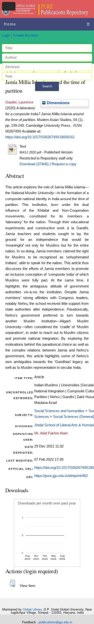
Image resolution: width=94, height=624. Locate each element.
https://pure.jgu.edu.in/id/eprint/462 (61, 476)
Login (6, 35)
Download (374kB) (34, 164)
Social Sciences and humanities (59, 411)
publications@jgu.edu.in (55, 622)
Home (10, 24)
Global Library (32, 609)
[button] (12, 583)
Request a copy (64, 164)
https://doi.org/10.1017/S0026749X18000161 (40, 137)
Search (47, 86)
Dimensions (57, 103)
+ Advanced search (47, 94)
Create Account (25, 35)
